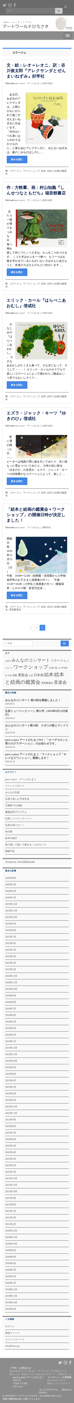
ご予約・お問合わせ (20, 1368)
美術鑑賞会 (15, 609)
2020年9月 (10, 1250)
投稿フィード (12, 1333)
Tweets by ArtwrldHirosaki (20, 861)
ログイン (10, 1326)
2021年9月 (10, 1198)
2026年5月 (10, 884)
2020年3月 (10, 1270)
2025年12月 (11, 904)
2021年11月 (11, 1185)
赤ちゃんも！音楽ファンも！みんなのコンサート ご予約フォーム (40, 1374)
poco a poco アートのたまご (28, 83)
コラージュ (15, 170)
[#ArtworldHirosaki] (10, 5)
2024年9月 (10, 995)
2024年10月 (11, 989)
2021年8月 (10, 1204)
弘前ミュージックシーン (18, 818)
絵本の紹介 (48, 83)
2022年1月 (10, 1172)
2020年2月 (10, 1276)
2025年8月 (10, 930)
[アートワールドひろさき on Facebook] (14, 5)
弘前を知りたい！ (14, 825)
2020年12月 (11, 1230)
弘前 (31, 675)
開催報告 (43, 1392)
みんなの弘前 (12, 792)
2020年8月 (10, 1257)
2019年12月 (11, 1289)
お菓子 (8, 661)
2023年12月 (11, 1048)
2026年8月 (10, 878)
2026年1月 (10, 897)
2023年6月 (10, 1080)
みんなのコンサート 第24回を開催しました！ (33, 700)
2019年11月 (11, 1296)
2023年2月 (10, 1100)
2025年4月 (10, 956)
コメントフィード (14, 1339)
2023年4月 (10, 1093)
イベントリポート (14, 786)
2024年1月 (10, 1041)
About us (66, 1389)
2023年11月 (11, 1054)
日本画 (39, 675)
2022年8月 (10, 1126)
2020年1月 (10, 1283)
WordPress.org (12, 1346)
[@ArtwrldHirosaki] (4, 5)
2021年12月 (11, 1178)
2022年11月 (11, 1113)
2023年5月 (10, 1087)
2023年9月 (10, 1067)
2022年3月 (10, 1159)
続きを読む (17, 159)
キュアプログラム (48, 1389)
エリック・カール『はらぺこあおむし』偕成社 (36, 303)
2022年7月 (10, 1132)
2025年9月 (10, 923)
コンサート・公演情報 (59, 1377)
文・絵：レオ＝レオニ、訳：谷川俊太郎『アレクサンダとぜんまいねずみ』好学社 (36, 70)
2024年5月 (10, 1021)
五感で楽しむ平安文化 (17, 799)
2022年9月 (10, 1119)
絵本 (43, 170)
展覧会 (23, 675)
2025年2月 (10, 963)
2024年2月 (10, 1034)
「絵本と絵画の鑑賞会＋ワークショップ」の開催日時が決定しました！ (36, 514)
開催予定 (47, 527)
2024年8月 (10, 1002)
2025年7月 (10, 937)
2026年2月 (10, 891)
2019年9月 (10, 1309)
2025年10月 (11, 917)
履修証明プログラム (16, 812)
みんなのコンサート (31, 660)
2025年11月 (11, 910)
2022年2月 (10, 1165)
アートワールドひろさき (41, 18)
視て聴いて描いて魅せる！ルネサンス (25, 844)
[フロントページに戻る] (37, 23)
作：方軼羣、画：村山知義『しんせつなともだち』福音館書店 (36, 190)
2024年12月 (11, 976)
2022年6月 (10, 1139)
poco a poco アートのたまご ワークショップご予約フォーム (38, 1371)
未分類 (8, 831)
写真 (10, 675)
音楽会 (60, 682)
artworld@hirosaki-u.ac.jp (50, 1396)
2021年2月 (10, 1224)
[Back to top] (66, 1382)
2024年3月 (10, 1028)
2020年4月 (10, 1263)
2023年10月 (11, 1061)
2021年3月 (10, 1217)
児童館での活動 (13, 805)
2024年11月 (11, 982)
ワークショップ (31, 170)
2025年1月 (10, 969)
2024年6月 (10, 1015)
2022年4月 (10, 1152)
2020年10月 (11, 1243)
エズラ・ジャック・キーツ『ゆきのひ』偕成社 (36, 416)
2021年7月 (10, 1211)
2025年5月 (10, 950)
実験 (14, 675)
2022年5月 (10, 1146)
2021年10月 (11, 1191)
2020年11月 (11, 1237)
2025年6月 (10, 943)
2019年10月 (11, 1302)
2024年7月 (10, 1008)
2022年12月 (11, 1106)
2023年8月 (10, 1074)
